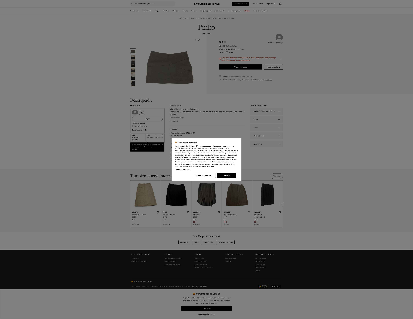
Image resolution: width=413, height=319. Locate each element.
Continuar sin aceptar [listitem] (183, 169)
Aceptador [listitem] (226, 175)
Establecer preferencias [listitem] (204, 175)
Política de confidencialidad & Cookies (200, 166)
